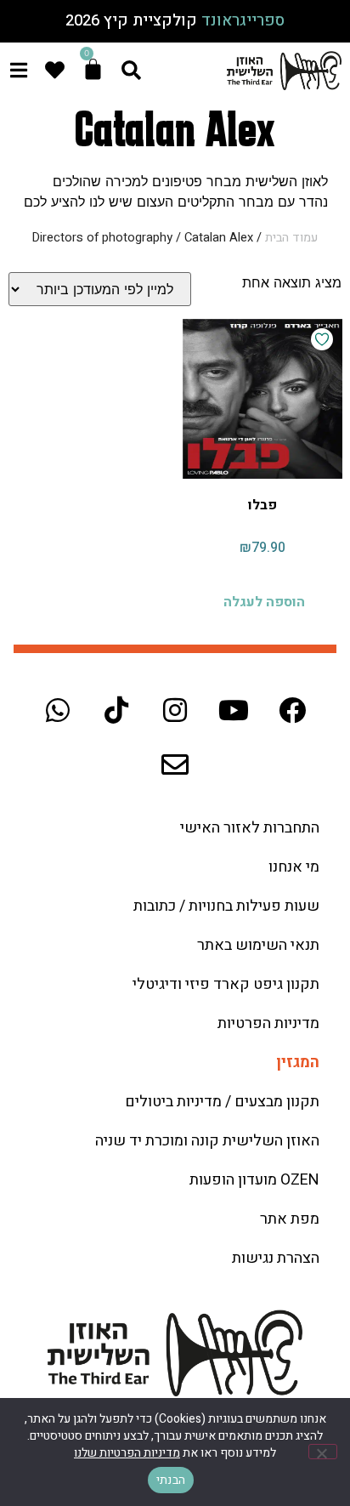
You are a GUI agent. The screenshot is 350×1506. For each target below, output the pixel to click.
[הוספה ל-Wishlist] (322, 339)
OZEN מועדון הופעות (254, 1179)
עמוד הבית (291, 238)
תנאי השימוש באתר (258, 945)
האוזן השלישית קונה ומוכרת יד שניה (207, 1140)
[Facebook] (292, 710)
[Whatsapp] (58, 710)
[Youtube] (233, 710)
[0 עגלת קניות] (93, 69)
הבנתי (170, 1480)
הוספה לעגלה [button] (264, 602)
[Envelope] (175, 764)
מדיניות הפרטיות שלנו (127, 1453)
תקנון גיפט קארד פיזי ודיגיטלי (226, 984)
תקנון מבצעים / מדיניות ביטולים (222, 1101)
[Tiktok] (116, 710)
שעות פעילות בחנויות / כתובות (226, 906)
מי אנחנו (293, 866)
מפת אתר (289, 1219)
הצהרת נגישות (275, 1258)
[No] (322, 1451)
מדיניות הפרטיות (268, 1023)
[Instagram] (175, 710)
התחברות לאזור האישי (249, 827)
